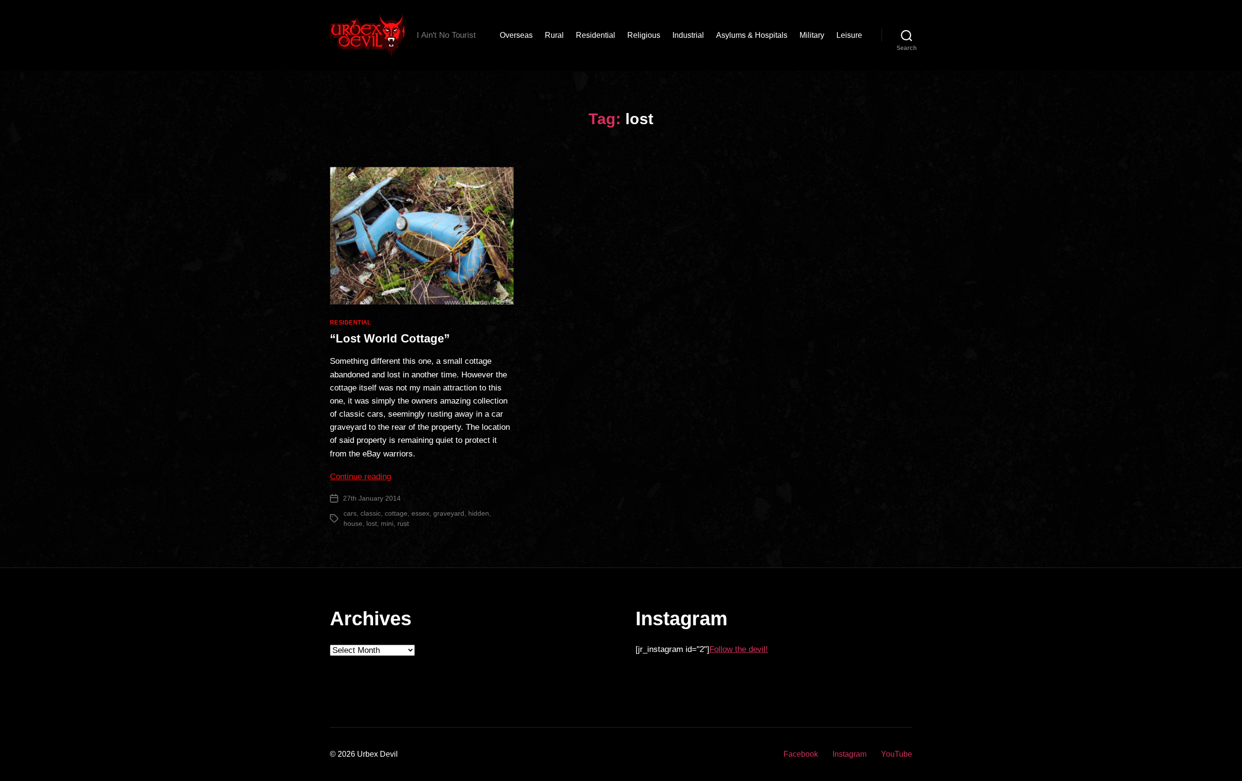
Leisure (849, 35)
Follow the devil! (738, 649)
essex (420, 513)
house (352, 523)
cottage (396, 513)
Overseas (516, 35)
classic (370, 513)
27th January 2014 (372, 498)
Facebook (801, 754)
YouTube (896, 754)
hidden (478, 513)
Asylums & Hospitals (751, 35)
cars (350, 513)
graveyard (448, 513)
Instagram (849, 754)
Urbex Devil (377, 754)
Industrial (688, 35)
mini (387, 523)
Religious (643, 35)
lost (371, 523)
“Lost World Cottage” (390, 338)
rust (403, 523)
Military (812, 35)
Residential (595, 35)
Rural (554, 35)
